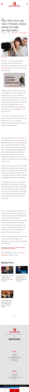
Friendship (7, 248)
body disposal (5, 68)
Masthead (14, 375)
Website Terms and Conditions (14, 357)
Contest (14, 354)
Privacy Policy (14, 360)
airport (18, 109)
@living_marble (23, 32)
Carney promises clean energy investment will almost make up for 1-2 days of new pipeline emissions (6, 303)
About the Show (14, 374)
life (25, 186)
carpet (22, 140)
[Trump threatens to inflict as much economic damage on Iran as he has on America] (7, 270)
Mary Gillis (15, 32)
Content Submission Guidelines (14, 377)
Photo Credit (4, 57)
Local (2, 18)
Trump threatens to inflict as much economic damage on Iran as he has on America (7, 278)
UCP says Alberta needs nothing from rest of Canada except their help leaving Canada (21, 278)
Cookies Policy (14, 359)
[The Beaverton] (14, 4)
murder (13, 248)
